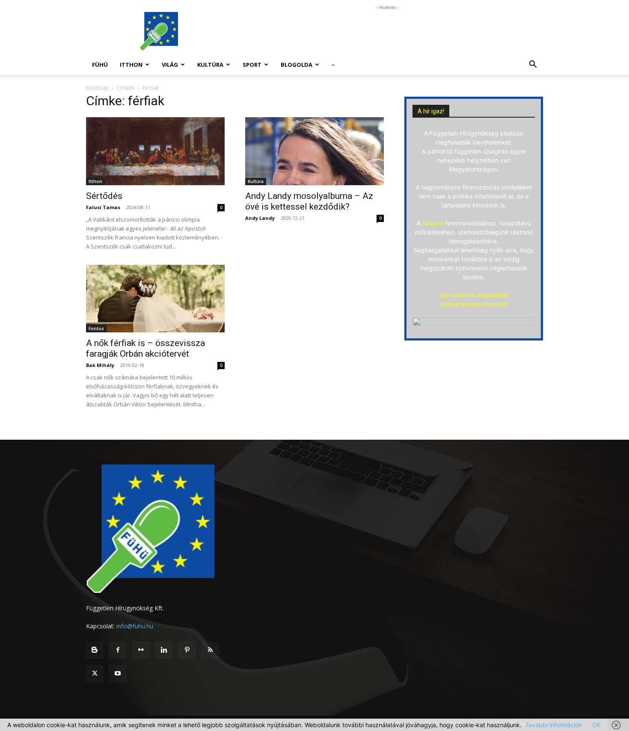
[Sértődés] (155, 151)
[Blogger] (94, 650)
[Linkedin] (163, 650)
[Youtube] (117, 673)
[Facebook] (117, 650)
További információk (553, 724)
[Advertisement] (387, 31)
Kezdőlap (97, 88)
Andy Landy (260, 218)
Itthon (131, 64)
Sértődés (104, 196)
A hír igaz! (431, 111)
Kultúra (210, 64)
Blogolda (296, 64)
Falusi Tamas (103, 207)
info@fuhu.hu (134, 626)
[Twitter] (94, 673)
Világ (170, 64)
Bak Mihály (100, 365)
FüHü (100, 64)
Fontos (96, 328)
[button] (532, 65)
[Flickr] (140, 650)
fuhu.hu (432, 223)
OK (596, 724)
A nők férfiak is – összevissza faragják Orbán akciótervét (145, 348)
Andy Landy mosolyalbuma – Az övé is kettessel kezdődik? (309, 201)
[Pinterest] (187, 650)
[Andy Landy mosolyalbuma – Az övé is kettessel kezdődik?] (314, 151)
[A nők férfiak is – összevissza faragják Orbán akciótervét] (155, 299)
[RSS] (210, 650)
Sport (252, 64)
